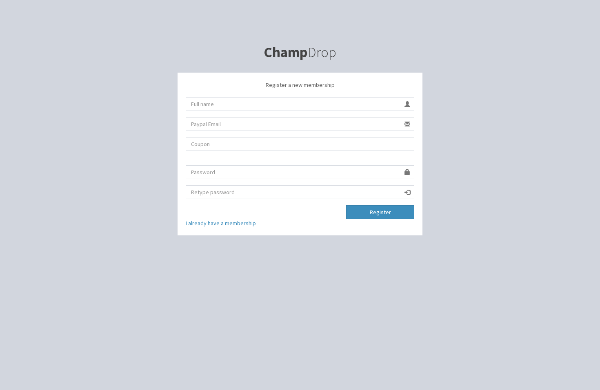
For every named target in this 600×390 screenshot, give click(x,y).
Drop (300, 52)
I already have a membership (221, 223)
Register (380, 212)
